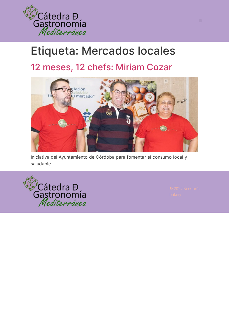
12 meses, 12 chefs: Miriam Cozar (101, 67)
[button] (200, 20)
